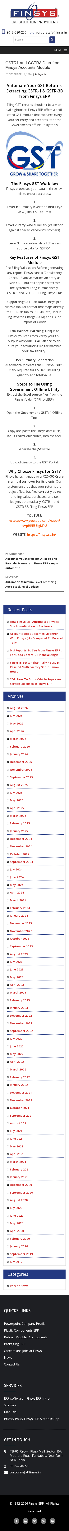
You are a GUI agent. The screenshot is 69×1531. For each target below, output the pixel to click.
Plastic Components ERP (21, 1330)
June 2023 (17, 969)
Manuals (10, 1412)
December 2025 (21, 762)
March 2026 (18, 739)
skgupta (41, 74)
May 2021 (16, 1146)
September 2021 (21, 1115)
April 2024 (17, 892)
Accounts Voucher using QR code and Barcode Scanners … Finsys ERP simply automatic (31, 561)
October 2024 (19, 854)
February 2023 (20, 1000)
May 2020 (16, 1223)
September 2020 (21, 1192)
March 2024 (18, 900)
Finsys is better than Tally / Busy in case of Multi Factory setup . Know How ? (35, 667)
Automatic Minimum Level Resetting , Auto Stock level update (31, 582)
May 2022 (16, 1054)
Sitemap (10, 1405)
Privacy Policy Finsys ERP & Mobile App (31, 1419)
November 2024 (21, 846)
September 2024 (21, 862)
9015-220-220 (16, 32)
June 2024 (17, 877)
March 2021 (18, 1162)
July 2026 (16, 716)
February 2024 (20, 908)
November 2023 (21, 931)
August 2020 (19, 1200)
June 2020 (17, 1215)
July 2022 (16, 1038)
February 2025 (20, 823)
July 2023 (16, 961)
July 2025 (16, 792)
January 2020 (19, 1246)
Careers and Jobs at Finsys (23, 1351)
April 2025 (17, 808)
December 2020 (21, 1185)
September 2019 (21, 1254)
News (8, 1357)
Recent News (19, 1286)
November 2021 (21, 1100)
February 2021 (20, 1169)
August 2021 (19, 1123)
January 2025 (19, 831)
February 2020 (20, 1238)
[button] (58, 50)
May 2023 (16, 977)
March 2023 (18, 992)
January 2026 (19, 754)
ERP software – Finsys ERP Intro (27, 1398)
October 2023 (19, 938)
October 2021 (19, 1108)
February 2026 (20, 746)
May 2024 (16, 885)
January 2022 (19, 1085)
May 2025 (16, 800)
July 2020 (16, 1208)
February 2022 (20, 1077)
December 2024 (21, 839)
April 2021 (17, 1154)
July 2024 (16, 869)
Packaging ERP (14, 1344)
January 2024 (19, 915)
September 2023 (21, 946)
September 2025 (21, 777)
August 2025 (19, 785)
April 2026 (17, 731)
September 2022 (21, 1031)
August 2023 (19, 954)
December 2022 (21, 1015)
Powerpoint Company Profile (24, 1323)
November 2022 (21, 1023)
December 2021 (21, 1092)
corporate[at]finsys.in (51, 32)
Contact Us (12, 1364)
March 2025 (18, 816)
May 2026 (16, 723)
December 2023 (21, 923)
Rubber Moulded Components (26, 1337)
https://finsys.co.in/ (41, 534)
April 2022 (17, 1062)
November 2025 (21, 769)
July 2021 (16, 1131)
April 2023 (17, 985)
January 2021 (19, 1177)
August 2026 (19, 708)
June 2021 (17, 1138)
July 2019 (16, 1262)
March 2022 (18, 1069)
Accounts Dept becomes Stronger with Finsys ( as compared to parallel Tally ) (36, 638)
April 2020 (17, 1231)
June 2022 (17, 1046)
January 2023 (19, 1008)
